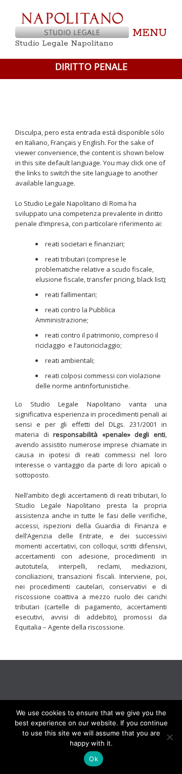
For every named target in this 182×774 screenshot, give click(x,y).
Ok (93, 759)
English (94, 142)
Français (63, 142)
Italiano (36, 142)
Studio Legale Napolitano (64, 43)
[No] (169, 737)
